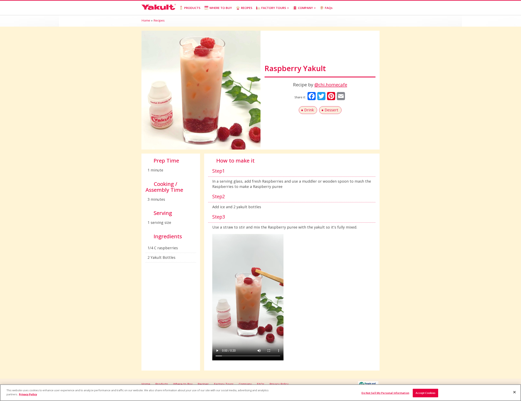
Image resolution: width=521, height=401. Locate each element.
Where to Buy (183, 384)
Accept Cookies (426, 393)
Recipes (159, 20)
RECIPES (246, 8)
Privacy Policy (279, 384)
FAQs (329, 8)
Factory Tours (224, 384)
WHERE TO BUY (220, 8)
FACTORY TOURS (274, 8)
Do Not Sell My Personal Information (385, 393)
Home (145, 20)
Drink (309, 109)
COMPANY (306, 8)
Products (161, 384)
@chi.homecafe (330, 84)
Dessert (331, 109)
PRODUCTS (192, 8)
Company (245, 384)
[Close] (514, 392)
